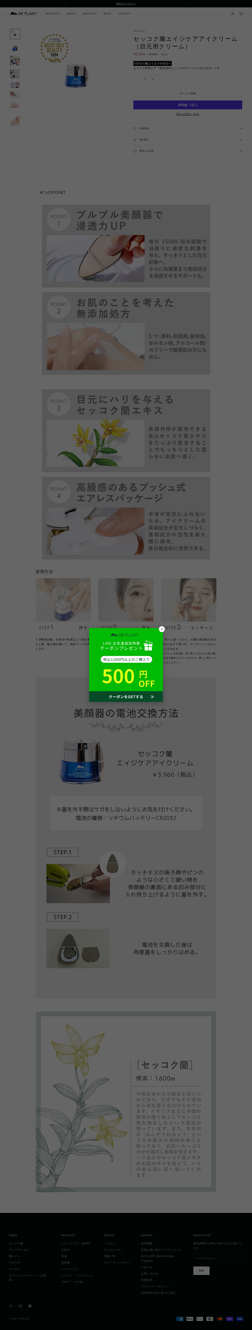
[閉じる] (162, 629)
